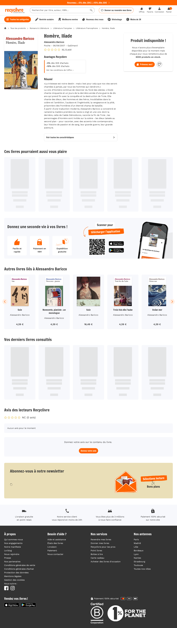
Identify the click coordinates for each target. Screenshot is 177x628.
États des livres (55, 543)
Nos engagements (13, 543)
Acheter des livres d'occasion (106, 561)
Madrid (137, 543)
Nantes (137, 558)
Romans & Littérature (39, 28)
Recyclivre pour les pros (103, 547)
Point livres (96, 550)
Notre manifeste (12, 547)
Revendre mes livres (101, 539)
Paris (136, 539)
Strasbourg (139, 561)
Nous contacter (55, 554)
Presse (7, 558)
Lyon (136, 554)
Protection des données (16, 572)
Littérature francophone (87, 28)
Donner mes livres (100, 543)
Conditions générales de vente (19, 565)
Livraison (52, 547)
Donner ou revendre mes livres (118, 10)
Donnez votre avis (88, 450)
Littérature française (62, 28)
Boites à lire (97, 554)
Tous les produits (18, 28)
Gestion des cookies (14, 580)
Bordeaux (138, 550)
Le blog (8, 550)
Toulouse (138, 565)
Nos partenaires (12, 561)
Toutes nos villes (142, 569)
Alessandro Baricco (54, 42)
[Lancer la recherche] (91, 10)
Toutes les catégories (19, 19)
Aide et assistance (56, 539)
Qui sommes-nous (13, 539)
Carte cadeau (97, 558)
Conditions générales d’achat (19, 569)
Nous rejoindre (11, 554)
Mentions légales (12, 576)
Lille (136, 547)
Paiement (52, 550)
